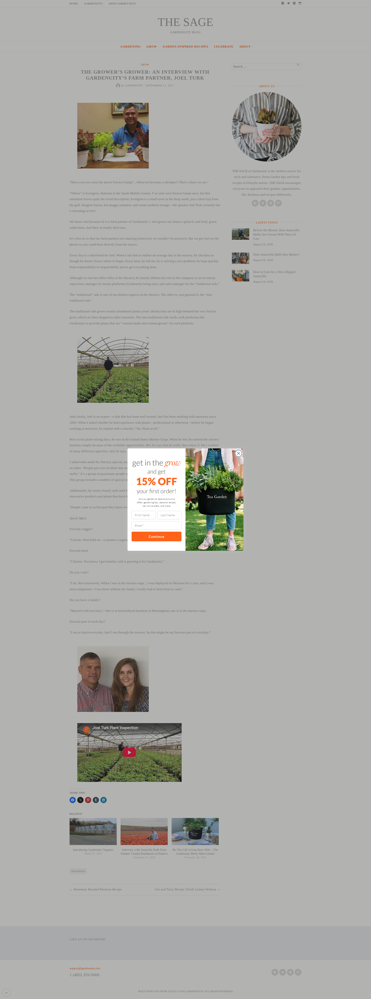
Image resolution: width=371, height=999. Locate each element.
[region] (50, 971)
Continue (156, 536)
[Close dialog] (238, 453)
